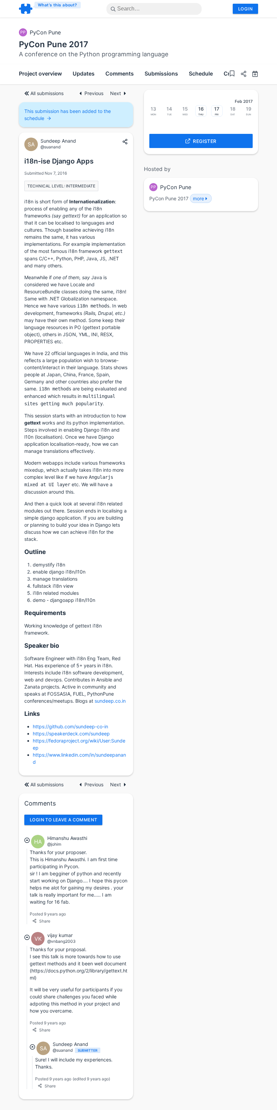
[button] (241, 75)
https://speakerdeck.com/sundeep (71, 733)
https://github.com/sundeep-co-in (70, 726)
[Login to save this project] (232, 74)
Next (115, 93)
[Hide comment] (27, 840)
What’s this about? (57, 4)
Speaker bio (41, 645)
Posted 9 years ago (48, 913)
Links (32, 713)
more (198, 198)
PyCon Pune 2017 (53, 44)
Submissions (161, 73)
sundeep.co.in (110, 701)
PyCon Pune (45, 32)
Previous (94, 93)
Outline (35, 551)
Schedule (201, 73)
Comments (119, 73)
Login (245, 8)
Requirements (45, 612)
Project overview (40, 73)
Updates (84, 73)
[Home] (50, 9)
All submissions (47, 93)
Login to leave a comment (63, 819)
